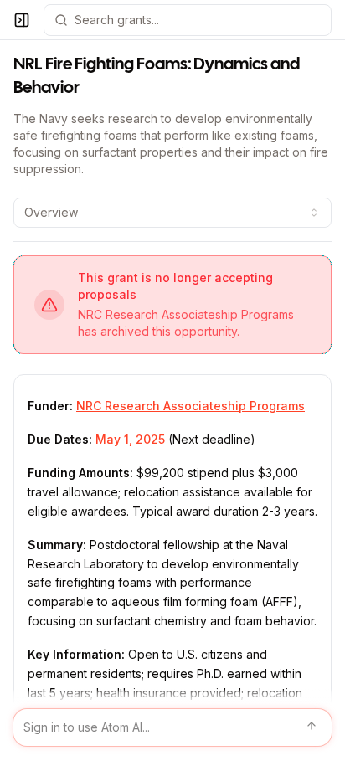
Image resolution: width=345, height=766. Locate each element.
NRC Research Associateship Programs (190, 405)
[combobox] (172, 213)
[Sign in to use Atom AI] (172, 727)
